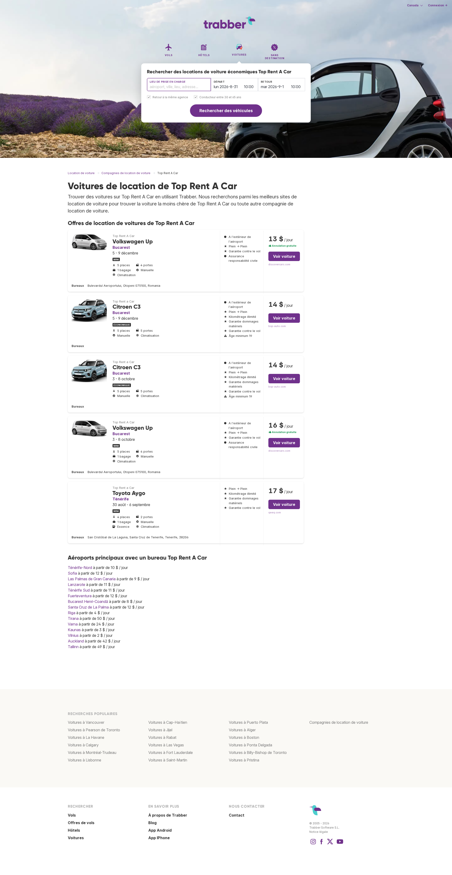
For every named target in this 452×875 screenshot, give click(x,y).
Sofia (72, 573)
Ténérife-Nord (80, 567)
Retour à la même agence (170, 97)
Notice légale (318, 832)
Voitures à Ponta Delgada (250, 745)
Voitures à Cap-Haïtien (167, 722)
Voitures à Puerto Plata (248, 722)
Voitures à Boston (244, 737)
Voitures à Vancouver (86, 722)
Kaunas (74, 629)
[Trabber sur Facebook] (321, 844)
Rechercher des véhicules (226, 110)
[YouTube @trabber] (339, 844)
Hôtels (74, 830)
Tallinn (73, 646)
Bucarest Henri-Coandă (88, 601)
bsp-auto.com (277, 326)
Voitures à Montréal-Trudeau (92, 752)
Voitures (76, 837)
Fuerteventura (80, 595)
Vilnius (73, 635)
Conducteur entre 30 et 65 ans (220, 97)
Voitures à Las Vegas (166, 745)
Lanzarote (76, 584)
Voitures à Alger (242, 730)
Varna (73, 624)
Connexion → (437, 5)
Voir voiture (284, 256)
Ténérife (121, 499)
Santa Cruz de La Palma (88, 607)
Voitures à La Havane (86, 737)
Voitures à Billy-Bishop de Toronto (258, 752)
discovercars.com (279, 264)
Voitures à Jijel (160, 730)
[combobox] (179, 84)
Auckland (76, 641)
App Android (160, 830)
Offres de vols (81, 822)
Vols (72, 815)
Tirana (73, 618)
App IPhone (159, 837)
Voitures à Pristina (244, 760)
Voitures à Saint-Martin (167, 760)
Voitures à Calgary (83, 745)
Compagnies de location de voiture (338, 722)
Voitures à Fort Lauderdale (170, 752)
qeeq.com (274, 512)
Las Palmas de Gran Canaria (92, 579)
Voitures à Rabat (162, 737)
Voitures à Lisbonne (84, 760)
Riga (71, 612)
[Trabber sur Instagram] (313, 844)
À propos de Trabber (167, 815)
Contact (236, 815)
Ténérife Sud (79, 590)
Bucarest (121, 247)
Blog (152, 822)
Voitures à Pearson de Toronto (94, 730)
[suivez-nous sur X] (330, 844)
